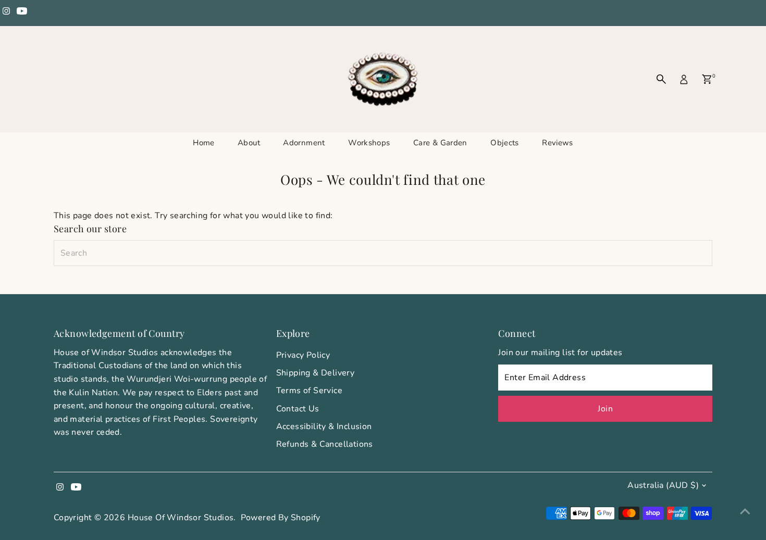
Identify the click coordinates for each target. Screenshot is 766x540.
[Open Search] (661, 79)
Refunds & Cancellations (324, 444)
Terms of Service (309, 390)
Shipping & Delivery (315, 373)
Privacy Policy (303, 355)
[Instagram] (6, 12)
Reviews (557, 142)
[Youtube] (22, 12)
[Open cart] (706, 79)
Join (605, 409)
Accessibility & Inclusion (324, 426)
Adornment (304, 142)
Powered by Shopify (280, 517)
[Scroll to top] (745, 511)
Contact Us (297, 409)
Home (204, 142)
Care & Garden (440, 142)
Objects (504, 142)
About (249, 142)
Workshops (369, 142)
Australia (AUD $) (663, 485)
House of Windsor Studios (181, 517)
